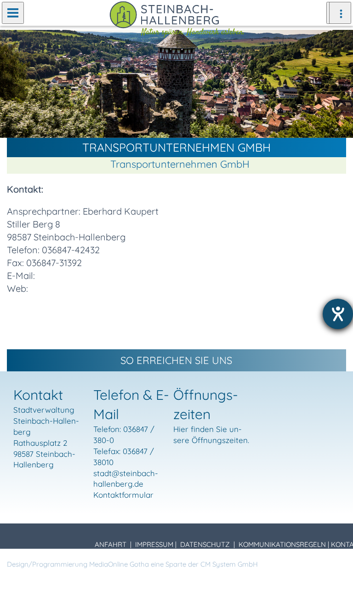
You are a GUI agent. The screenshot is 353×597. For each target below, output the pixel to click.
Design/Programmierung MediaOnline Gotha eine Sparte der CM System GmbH (132, 564)
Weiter (339, 83)
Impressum (154, 544)
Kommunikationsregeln (282, 544)
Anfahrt (110, 544)
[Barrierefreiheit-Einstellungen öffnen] (338, 314)
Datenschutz (205, 544)
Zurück (14, 83)
